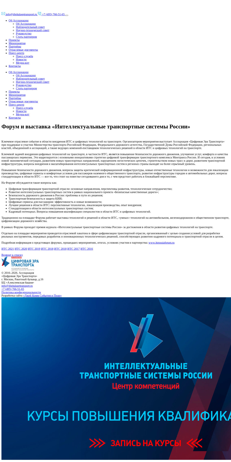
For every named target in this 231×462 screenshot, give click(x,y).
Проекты (14, 40)
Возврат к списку (12, 254)
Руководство (23, 33)
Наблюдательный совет (30, 27)
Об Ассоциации (19, 20)
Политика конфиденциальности (21, 292)
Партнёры (15, 46)
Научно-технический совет (32, 30)
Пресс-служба (24, 56)
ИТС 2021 (7, 248)
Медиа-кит (22, 62)
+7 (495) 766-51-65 (12, 289)
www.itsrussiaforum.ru (162, 242)
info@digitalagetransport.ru (17, 285)
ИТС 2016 (86, 248)
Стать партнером (26, 36)
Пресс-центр (16, 53)
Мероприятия (17, 43)
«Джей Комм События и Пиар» (42, 295)
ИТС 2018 (47, 248)
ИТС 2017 (73, 248)
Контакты (15, 66)
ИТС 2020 (21, 248)
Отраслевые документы (23, 49)
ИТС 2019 (34, 248)
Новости (21, 59)
